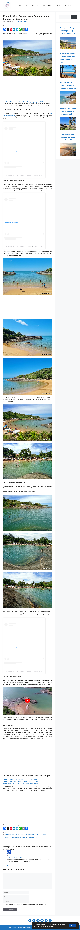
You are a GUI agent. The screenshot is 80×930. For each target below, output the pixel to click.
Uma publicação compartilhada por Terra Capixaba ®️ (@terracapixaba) (24, 175)
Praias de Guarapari (42, 834)
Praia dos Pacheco (30, 613)
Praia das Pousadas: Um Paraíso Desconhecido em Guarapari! (20, 779)
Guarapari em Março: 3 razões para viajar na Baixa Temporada (67, 30)
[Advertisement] (27, 89)
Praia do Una (24, 834)
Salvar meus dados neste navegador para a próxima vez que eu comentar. (25, 904)
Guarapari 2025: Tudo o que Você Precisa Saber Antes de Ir (68, 111)
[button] (75, 5)
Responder (10, 865)
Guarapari (7, 833)
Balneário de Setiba (10, 834)
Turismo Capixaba (47, 5)
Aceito (72, 925)
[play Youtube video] (27, 700)
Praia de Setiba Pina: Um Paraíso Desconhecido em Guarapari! (20, 781)
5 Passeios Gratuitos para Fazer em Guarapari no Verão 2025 (68, 137)
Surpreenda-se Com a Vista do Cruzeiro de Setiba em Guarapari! (21, 783)
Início (19, 5)
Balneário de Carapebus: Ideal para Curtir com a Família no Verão (67, 58)
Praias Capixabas (32, 834)
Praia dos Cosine (18, 613)
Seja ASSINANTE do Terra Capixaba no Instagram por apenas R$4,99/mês (25, 102)
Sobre (25, 5)
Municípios (35, 5)
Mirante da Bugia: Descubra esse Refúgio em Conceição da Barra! (21, 837)
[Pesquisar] (74, 17)
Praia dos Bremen (44, 613)
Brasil (58, 5)
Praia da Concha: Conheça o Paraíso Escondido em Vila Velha (68, 85)
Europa (67, 5)
